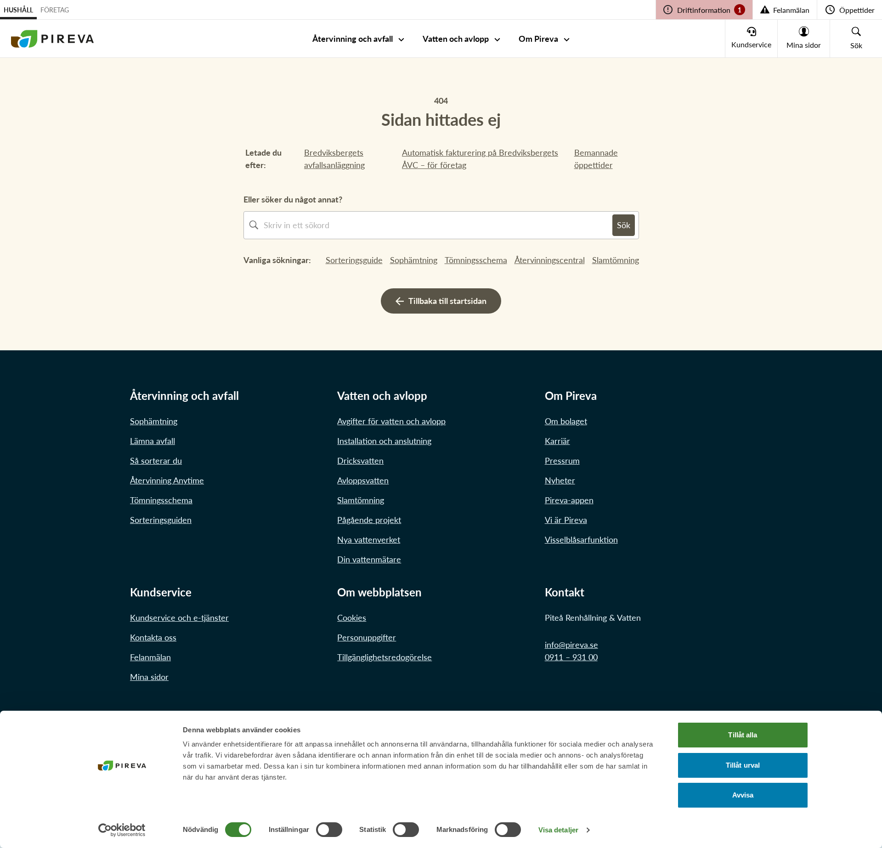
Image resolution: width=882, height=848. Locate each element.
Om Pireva (538, 39)
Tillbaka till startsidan (447, 301)
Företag (54, 10)
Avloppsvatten (363, 480)
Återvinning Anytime (167, 480)
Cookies (351, 617)
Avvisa (743, 795)
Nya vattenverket (368, 539)
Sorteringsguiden (161, 520)
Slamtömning (615, 260)
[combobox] (438, 225)
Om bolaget (566, 421)
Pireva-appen (569, 500)
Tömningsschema (476, 260)
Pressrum (562, 460)
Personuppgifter (366, 637)
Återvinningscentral (549, 260)
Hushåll (18, 10)
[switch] (329, 829)
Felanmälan (150, 657)
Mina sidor (149, 677)
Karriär (557, 441)
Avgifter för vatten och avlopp (391, 421)
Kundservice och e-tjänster (179, 617)
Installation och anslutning (384, 441)
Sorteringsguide (354, 260)
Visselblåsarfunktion (581, 539)
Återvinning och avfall (352, 39)
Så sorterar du (156, 460)
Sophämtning (413, 260)
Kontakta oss (153, 637)
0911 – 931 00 (571, 657)
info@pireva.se (571, 645)
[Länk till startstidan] (52, 38)
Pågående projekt (369, 520)
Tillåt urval (743, 765)
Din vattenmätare (369, 559)
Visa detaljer (558, 830)
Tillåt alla (742, 735)
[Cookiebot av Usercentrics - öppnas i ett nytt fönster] (122, 830)
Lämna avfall (152, 441)
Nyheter (560, 480)
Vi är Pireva (566, 520)
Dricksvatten (360, 460)
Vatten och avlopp (456, 39)
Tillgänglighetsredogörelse (384, 657)
